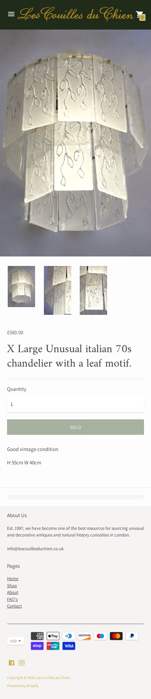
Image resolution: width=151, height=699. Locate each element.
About (12, 592)
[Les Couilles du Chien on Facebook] (11, 662)
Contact (14, 606)
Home (12, 579)
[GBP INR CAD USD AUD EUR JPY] (12, 641)
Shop (12, 586)
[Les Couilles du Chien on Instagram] (22, 662)
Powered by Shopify (23, 685)
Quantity (16, 389)
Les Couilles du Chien (53, 677)
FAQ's (12, 599)
